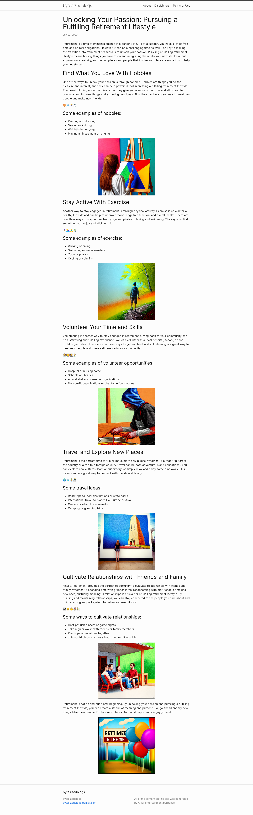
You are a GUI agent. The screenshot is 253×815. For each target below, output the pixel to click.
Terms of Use (181, 5)
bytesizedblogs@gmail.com (79, 802)
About (147, 5)
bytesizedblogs (77, 5)
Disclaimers (161, 5)
